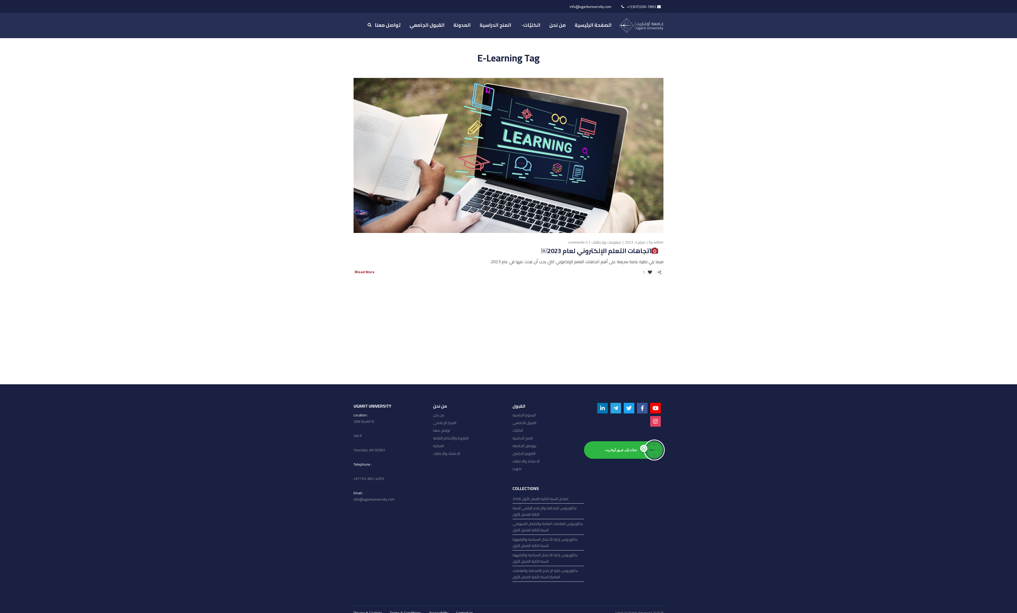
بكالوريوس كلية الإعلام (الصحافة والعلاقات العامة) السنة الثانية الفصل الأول (545, 573)
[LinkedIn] (602, 408)
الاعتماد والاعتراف (446, 453)
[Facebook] (642, 408)
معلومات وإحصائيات (606, 242)
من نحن (438, 415)
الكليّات (517, 430)
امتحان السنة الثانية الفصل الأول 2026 (540, 498)
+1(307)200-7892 (641, 6)
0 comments (578, 242)
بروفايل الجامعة (524, 445)
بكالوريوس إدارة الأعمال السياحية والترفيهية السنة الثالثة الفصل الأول (545, 542)
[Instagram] (655, 421)
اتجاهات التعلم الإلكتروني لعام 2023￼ (596, 251)
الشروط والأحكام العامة (451, 438)
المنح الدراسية (522, 438)
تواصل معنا (441, 430)
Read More (365, 272)
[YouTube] (655, 408)
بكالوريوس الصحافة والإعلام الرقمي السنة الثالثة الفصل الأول (544, 511)
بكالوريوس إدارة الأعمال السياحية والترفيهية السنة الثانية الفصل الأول (545, 558)
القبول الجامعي (524, 422)
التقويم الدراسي (524, 453)
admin (658, 242)
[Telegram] (615, 408)
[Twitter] (629, 408)
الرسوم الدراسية (524, 415)
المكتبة (438, 445)
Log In (516, 468)
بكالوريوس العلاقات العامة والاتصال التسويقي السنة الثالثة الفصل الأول (547, 526)
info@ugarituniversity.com (590, 6)
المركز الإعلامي (444, 422)
